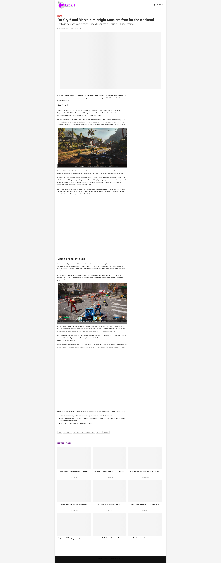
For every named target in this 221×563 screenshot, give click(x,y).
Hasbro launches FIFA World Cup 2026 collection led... (145, 504)
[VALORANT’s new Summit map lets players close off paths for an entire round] (109, 458)
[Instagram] (157, 5)
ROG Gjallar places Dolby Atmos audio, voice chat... (74, 471)
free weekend (67, 432)
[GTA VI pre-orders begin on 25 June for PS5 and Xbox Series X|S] (109, 491)
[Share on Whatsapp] (111, 91)
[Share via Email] (115, 91)
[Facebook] (154, 5)
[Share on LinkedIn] (109, 91)
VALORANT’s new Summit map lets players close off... (109, 471)
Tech (93, 5)
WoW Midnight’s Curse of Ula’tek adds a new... (74, 504)
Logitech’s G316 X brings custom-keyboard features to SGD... (74, 538)
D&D (123, 5)
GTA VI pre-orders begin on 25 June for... (109, 504)
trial (60, 432)
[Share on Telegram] (113, 91)
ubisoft (106, 432)
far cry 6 (99, 432)
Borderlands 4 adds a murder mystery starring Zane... (145, 471)
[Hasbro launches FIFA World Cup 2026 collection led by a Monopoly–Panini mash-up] (145, 491)
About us (148, 5)
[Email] (160, 5)
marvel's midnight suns (87, 432)
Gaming (101, 5)
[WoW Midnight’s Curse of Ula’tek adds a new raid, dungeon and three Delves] (74, 491)
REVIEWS (130, 5)
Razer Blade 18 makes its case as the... (110, 538)
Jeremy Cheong (63, 29)
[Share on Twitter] (107, 91)
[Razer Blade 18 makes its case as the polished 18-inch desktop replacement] (109, 524)
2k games (76, 432)
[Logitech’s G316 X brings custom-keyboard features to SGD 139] (74, 524)
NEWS (60, 16)
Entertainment (113, 5)
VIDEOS (139, 5)
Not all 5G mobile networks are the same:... (145, 538)
